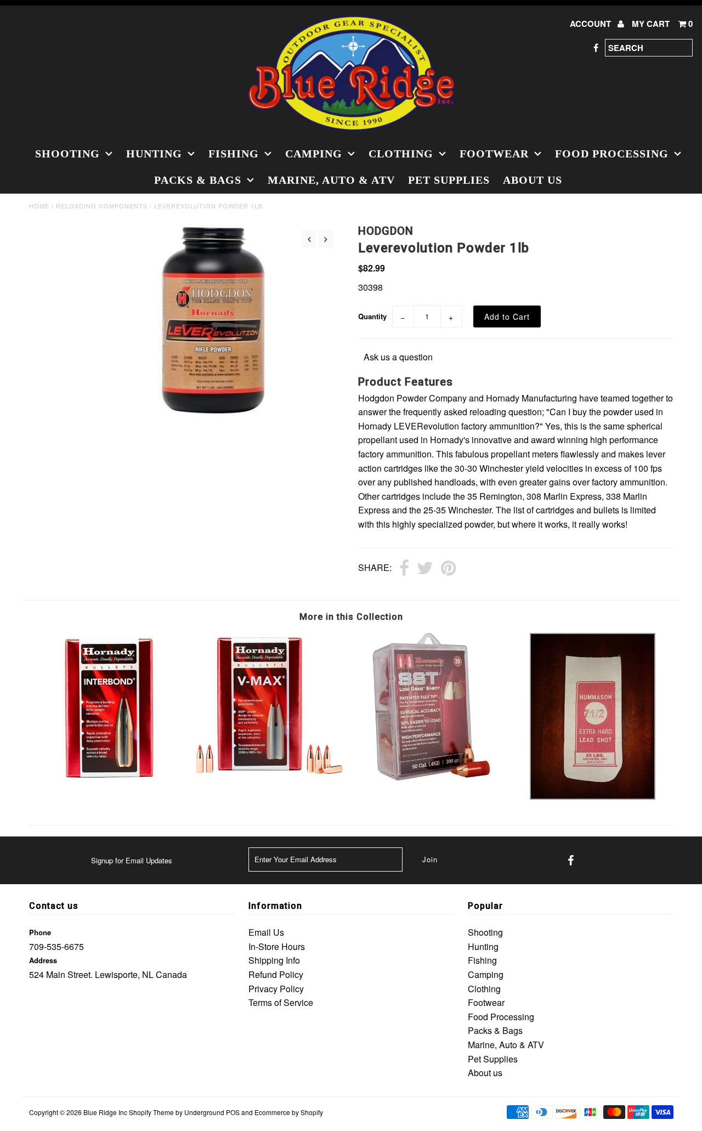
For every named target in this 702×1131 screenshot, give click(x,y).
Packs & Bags (197, 180)
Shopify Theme (151, 1112)
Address (43, 960)
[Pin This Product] (448, 568)
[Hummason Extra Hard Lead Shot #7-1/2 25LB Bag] (592, 796)
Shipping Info (274, 960)
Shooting (67, 154)
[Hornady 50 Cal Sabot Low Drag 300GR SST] (431, 780)
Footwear (494, 154)
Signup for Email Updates (131, 860)
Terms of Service (280, 1002)
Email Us (266, 932)
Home (39, 205)
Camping (313, 154)
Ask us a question (398, 356)
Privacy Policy (276, 988)
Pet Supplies (449, 180)
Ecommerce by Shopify (288, 1112)
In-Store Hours (276, 946)
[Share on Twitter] (425, 568)
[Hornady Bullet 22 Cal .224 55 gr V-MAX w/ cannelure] (270, 774)
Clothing (401, 154)
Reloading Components (102, 205)
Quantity (372, 316)
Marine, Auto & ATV (331, 180)
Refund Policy (275, 974)
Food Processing (612, 154)
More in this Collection (351, 617)
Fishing (233, 154)
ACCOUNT (591, 24)
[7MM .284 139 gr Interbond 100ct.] (109, 783)
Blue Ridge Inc (105, 1112)
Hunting (154, 154)
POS (233, 1112)
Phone (40, 932)
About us (532, 180)
